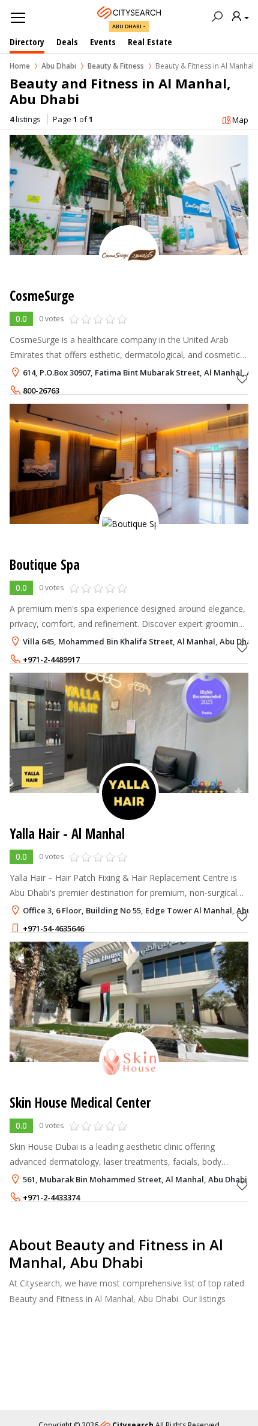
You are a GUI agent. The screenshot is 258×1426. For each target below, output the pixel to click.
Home (20, 66)
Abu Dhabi (127, 26)
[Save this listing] (242, 379)
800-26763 (41, 390)
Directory (27, 41)
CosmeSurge (42, 295)
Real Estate (150, 41)
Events (103, 41)
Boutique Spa (45, 564)
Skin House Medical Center (80, 1102)
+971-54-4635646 (53, 928)
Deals (67, 41)
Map (240, 119)
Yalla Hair (67, 833)
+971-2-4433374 (51, 1197)
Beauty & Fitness (116, 66)
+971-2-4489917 (51, 659)
